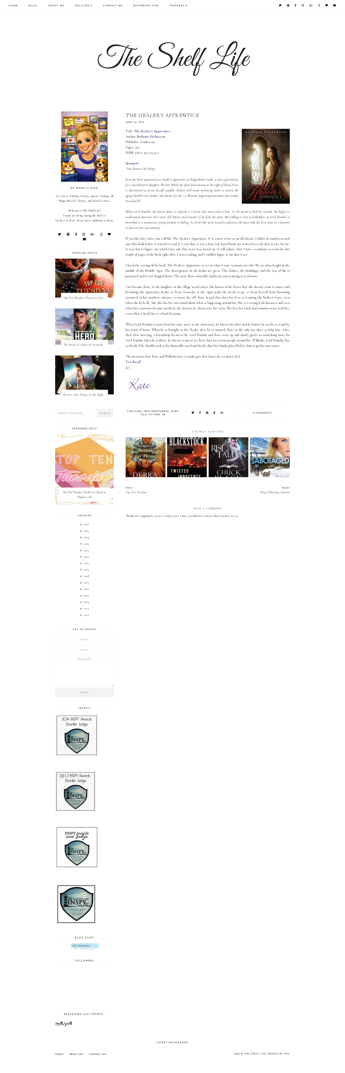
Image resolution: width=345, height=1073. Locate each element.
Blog (33, 5)
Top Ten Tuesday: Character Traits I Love (86, 297)
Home (13, 5)
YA (163, 415)
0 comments (262, 413)
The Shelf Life (255, 1054)
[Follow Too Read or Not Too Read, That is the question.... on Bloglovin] (84, 946)
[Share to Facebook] (200, 413)
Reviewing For (146, 5)
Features (177, 5)
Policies (82, 5)
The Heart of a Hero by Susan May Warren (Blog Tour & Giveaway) (86, 344)
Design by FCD (278, 1054)
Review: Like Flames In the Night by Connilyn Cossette (86, 394)
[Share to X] (193, 413)
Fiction (154, 415)
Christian (134, 411)
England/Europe (156, 411)
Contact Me (113, 5)
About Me (56, 5)
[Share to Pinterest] (207, 413)
